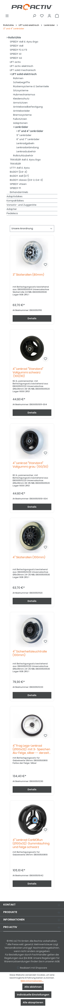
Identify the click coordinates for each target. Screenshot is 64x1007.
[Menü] (7, 16)
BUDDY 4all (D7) (19, 176)
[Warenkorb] (57, 16)
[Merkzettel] (42, 16)
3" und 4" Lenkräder (30, 131)
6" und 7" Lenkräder (27, 139)
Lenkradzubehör (26, 151)
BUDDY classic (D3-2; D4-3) (26, 180)
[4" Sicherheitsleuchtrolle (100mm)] (32, 631)
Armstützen (20, 102)
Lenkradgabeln (25, 143)
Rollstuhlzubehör (23, 155)
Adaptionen (20, 123)
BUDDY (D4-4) (18, 171)
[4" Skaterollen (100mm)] (32, 537)
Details (32, 318)
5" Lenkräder (23, 135)
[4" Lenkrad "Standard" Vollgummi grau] (32, 442)
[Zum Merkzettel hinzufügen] (45, 264)
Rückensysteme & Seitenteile (31, 86)
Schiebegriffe (21, 82)
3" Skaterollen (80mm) (29, 275)
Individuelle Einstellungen (33, 994)
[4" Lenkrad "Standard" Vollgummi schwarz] (32, 348)
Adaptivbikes (14, 196)
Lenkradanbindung (27, 147)
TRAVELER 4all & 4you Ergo (25, 159)
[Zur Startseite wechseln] (32, 7)
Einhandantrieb (19, 192)
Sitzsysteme (20, 90)
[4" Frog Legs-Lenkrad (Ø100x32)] (32, 725)
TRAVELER (15, 163)
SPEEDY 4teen (18, 184)
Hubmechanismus (24, 94)
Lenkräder (21, 127)
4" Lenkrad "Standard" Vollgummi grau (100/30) (30, 465)
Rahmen (18, 78)
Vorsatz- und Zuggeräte (21, 204)
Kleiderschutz (21, 98)
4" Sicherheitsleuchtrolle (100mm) (30, 653)
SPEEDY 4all (16, 45)
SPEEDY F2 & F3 (18, 49)
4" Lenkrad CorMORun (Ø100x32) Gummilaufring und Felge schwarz (31, 843)
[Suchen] (34, 16)
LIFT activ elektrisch (21, 66)
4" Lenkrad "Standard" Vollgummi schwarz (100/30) (28, 372)
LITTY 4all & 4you (20, 167)
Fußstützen (20, 119)
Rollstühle (14, 37)
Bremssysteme (22, 114)
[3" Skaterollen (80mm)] (32, 254)
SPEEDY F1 (15, 188)
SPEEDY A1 (15, 53)
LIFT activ (15, 62)
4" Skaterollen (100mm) (29, 557)
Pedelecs (12, 213)
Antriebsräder (21, 110)
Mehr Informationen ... (32, 980)
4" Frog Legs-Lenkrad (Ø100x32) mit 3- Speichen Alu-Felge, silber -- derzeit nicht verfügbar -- (31, 749)
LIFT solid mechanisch (23, 70)
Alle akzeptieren (33, 1002)
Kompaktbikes (15, 200)
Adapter (12, 209)
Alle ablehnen (33, 986)
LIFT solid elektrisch (24, 74)
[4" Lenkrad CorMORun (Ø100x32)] (32, 819)
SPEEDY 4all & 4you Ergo (24, 41)
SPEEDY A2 (16, 58)
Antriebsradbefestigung (28, 106)
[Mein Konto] (49, 16)
